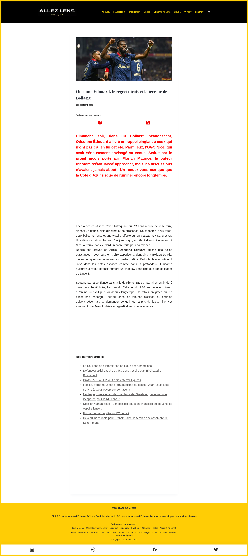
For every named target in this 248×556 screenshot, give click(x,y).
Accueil (106, 12)
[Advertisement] (124, 199)
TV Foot (187, 12)
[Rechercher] (209, 12)
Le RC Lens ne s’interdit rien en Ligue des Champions (117, 365)
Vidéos (147, 12)
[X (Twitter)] (148, 122)
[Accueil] (32, 550)
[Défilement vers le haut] (93, 550)
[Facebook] (100, 122)
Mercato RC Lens (162, 12)
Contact (199, 12)
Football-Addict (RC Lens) (164, 528)
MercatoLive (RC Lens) (97, 528)
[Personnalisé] (154, 550)
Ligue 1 (177, 12)
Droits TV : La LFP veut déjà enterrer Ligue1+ (112, 380)
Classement (119, 12)
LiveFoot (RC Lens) (140, 528)
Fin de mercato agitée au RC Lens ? (106, 413)
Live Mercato (78, 528)
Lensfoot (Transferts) (120, 528)
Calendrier (134, 12)
